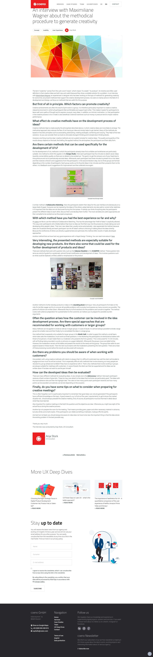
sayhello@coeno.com (40, 631)
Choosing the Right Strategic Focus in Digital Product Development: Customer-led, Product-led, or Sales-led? (44, 502)
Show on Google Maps (40, 625)
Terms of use (58, 635)
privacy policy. (40, 582)
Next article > (81, 455)
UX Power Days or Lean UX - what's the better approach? (76, 499)
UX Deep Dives (59, 627)
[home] (40, 4)
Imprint (56, 638)
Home (56, 617)
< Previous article (69, 455)
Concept (36, 30)
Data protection (59, 640)
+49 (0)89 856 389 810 (41, 628)
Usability (46, 30)
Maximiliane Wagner (43, 95)
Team (56, 625)
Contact (115, 4)
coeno (36, 222)
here (113, 236)
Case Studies (58, 622)
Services (57, 620)
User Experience (58, 30)
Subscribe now (84, 649)
